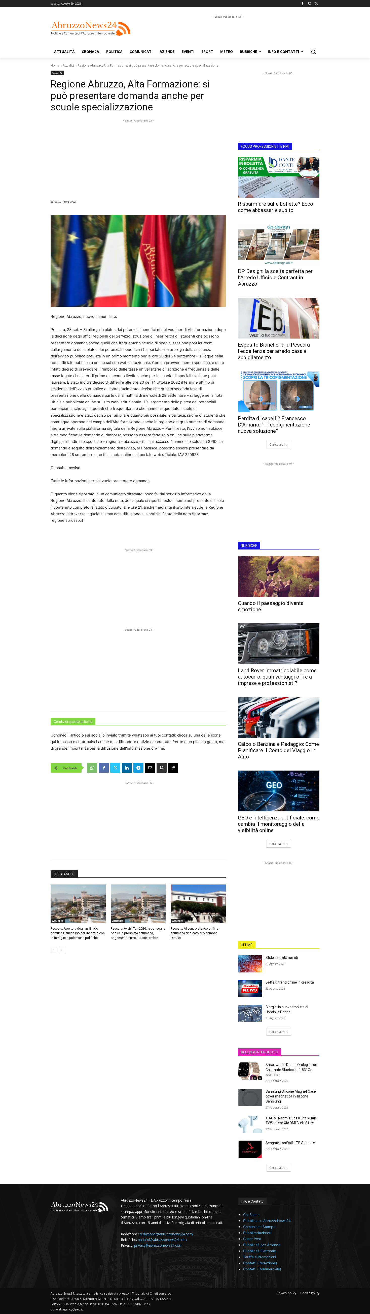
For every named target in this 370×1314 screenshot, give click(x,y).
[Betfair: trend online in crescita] (250, 988)
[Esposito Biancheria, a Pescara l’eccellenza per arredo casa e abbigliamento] (278, 318)
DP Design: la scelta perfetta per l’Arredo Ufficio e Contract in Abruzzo (275, 277)
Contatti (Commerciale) (262, 1269)
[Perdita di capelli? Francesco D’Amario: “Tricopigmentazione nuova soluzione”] (278, 391)
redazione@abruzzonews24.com (166, 1234)
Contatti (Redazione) (260, 1263)
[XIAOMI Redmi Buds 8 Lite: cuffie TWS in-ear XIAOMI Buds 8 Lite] (250, 1124)
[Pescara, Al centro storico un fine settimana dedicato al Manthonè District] (198, 903)
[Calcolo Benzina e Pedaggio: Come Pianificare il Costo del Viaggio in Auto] (278, 717)
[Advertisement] (227, 30)
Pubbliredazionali (257, 1233)
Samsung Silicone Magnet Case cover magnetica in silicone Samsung (291, 1096)
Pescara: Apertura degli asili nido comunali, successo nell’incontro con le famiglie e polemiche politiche (78, 933)
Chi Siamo (251, 1214)
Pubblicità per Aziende (261, 1245)
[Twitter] (316, 4)
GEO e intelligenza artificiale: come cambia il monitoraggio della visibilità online (278, 824)
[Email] (150, 768)
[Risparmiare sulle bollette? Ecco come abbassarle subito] (278, 177)
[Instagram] (309, 4)
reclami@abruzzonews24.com (162, 1239)
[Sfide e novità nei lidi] (250, 963)
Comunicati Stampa (259, 1227)
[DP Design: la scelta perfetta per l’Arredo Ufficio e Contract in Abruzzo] (278, 244)
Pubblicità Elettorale (259, 1251)
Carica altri (277, 444)
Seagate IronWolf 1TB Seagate (290, 1143)
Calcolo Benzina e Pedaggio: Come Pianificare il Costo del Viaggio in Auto (278, 750)
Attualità (69, 65)
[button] (313, 52)
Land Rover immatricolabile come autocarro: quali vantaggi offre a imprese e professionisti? (277, 676)
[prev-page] (54, 950)
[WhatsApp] (92, 768)
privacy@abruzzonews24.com (158, 1245)
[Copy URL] (173, 768)
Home (55, 65)
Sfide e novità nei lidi (282, 958)
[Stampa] (162, 768)
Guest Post (252, 1239)
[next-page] (62, 950)
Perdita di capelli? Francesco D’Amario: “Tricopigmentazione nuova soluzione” (274, 424)
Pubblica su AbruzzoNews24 (267, 1220)
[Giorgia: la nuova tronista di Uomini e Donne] (250, 1013)
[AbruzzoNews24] (91, 28)
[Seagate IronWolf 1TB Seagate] (250, 1149)
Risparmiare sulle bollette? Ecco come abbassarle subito (275, 207)
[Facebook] (303, 4)
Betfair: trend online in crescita (290, 982)
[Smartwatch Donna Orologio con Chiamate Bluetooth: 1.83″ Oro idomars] (250, 1071)
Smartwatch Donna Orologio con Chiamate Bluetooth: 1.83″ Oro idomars (291, 1070)
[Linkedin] (127, 768)
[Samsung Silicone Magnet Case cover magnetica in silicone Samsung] (250, 1097)
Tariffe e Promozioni (259, 1257)
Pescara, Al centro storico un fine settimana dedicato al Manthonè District (194, 933)
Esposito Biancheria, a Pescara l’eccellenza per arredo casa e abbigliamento (274, 351)
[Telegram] (138, 768)
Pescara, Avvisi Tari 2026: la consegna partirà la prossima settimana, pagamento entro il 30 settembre (138, 933)
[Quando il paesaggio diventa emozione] (278, 576)
